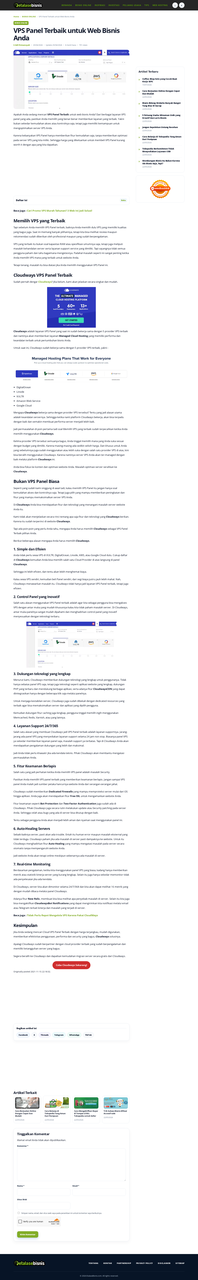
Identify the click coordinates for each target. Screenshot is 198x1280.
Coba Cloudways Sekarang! (71, 965)
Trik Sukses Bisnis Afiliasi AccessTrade (115, 1112)
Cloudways (45, 281)
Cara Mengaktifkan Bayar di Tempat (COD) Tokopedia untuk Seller (86, 1113)
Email (75, 1186)
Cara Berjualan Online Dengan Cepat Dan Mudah (25, 1113)
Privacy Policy (144, 1263)
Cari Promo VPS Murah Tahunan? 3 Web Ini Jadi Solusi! (59, 210)
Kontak (107, 1263)
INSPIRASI (100, 5)
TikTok (88, 1035)
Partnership (124, 1263)
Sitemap (180, 1263)
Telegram (58, 1035)
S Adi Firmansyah (21, 45)
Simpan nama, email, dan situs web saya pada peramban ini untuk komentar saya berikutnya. (61, 1213)
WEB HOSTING (160, 5)
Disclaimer (164, 1263)
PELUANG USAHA (132, 5)
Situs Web (22, 1199)
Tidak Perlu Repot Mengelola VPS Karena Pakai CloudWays (62, 915)
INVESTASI (113, 5)
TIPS (146, 5)
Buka (123, 200)
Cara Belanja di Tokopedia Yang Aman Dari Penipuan (55, 1113)
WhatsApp (74, 1035)
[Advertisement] (71, 171)
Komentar (22, 1146)
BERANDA (67, 5)
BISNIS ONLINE (83, 5)
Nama (20, 1186)
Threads (45, 1035)
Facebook (23, 1035)
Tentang (93, 1263)
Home (16, 16)
